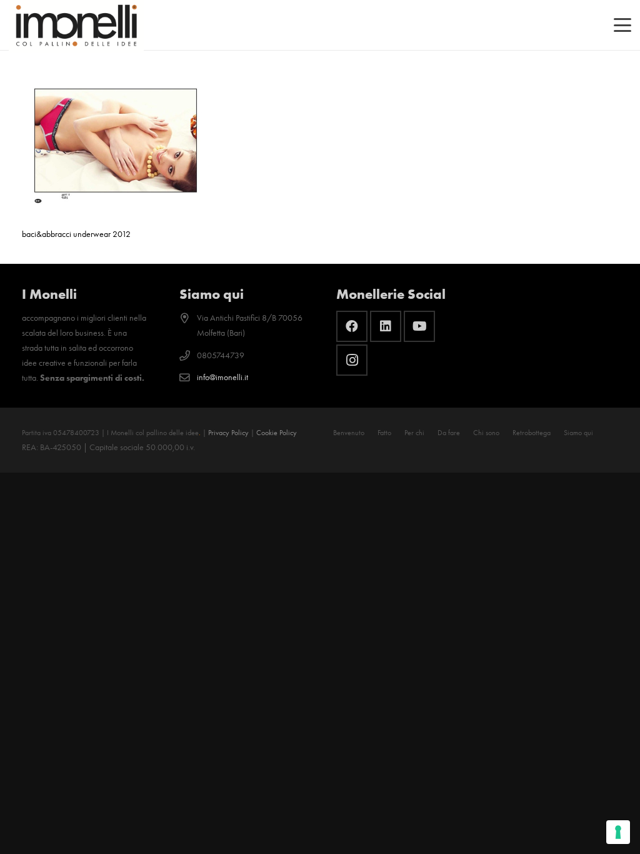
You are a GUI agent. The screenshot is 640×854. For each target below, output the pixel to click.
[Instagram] (352, 360)
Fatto (384, 432)
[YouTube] (419, 326)
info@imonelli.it (222, 377)
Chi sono (486, 432)
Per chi (414, 432)
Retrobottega (531, 432)
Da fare (449, 432)
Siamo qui (578, 432)
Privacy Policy (228, 432)
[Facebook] (352, 326)
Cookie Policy (276, 432)
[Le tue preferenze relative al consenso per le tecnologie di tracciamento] (618, 832)
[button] (622, 25)
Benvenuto (348, 432)
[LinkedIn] (385, 326)
